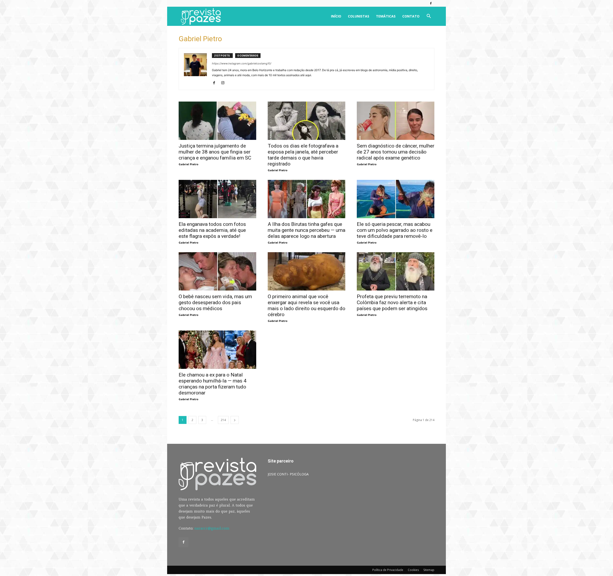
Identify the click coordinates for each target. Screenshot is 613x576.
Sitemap (428, 570)
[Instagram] (224, 83)
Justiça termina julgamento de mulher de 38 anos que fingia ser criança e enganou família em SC (215, 152)
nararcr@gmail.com (211, 528)
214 (223, 420)
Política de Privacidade (387, 570)
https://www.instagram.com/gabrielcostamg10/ (241, 63)
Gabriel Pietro (188, 164)
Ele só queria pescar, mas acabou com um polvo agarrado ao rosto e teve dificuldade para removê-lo (394, 230)
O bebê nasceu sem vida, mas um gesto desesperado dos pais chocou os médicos (215, 302)
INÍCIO (336, 16)
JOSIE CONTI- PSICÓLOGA (288, 474)
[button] (428, 16)
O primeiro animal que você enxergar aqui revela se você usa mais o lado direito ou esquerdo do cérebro (306, 305)
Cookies (413, 570)
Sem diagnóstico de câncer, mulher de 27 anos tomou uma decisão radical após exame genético (395, 152)
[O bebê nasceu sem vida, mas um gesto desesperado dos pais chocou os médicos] (217, 271)
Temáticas (386, 16)
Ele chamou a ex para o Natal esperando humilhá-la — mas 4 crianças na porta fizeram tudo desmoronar (212, 384)
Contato (411, 16)
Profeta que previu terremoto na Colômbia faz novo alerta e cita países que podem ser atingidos (392, 302)
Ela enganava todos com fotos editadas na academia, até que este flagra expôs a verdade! (212, 230)
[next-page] (235, 420)
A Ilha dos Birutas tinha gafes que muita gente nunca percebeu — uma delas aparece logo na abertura (306, 230)
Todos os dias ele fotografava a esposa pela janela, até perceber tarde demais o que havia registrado (303, 155)
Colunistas (358, 16)
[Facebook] (430, 3)
